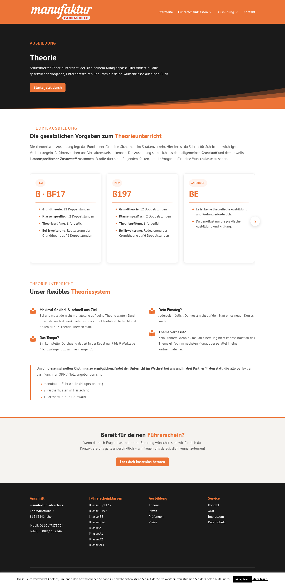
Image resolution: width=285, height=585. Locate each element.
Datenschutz (217, 522)
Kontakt (249, 12)
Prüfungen (156, 516)
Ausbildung (225, 12)
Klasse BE (96, 516)
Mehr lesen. (260, 579)
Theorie (154, 505)
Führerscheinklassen (193, 12)
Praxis (153, 511)
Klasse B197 (98, 511)
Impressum (216, 516)
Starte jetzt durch (48, 87)
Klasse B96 (97, 522)
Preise (153, 522)
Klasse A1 (96, 533)
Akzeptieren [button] (242, 579)
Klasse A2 (96, 539)
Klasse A (95, 528)
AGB (211, 511)
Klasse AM (96, 545)
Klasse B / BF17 (100, 505)
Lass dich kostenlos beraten (142, 461)
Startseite (166, 12)
